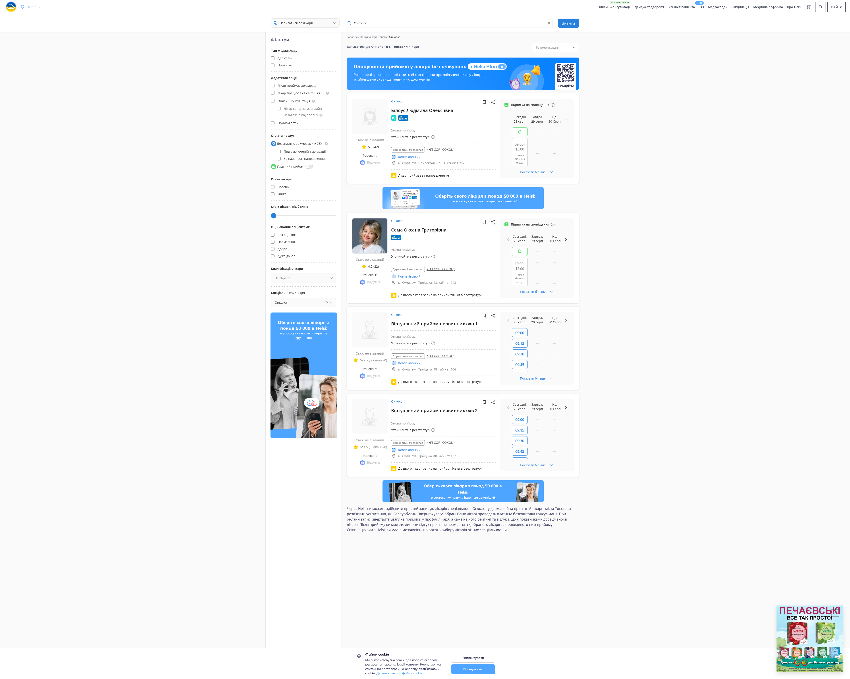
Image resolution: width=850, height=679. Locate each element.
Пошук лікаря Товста (373, 37)
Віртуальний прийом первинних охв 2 (434, 410)
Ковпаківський (409, 157)
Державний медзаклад (408, 150)
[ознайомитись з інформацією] (520, 131)
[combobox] (449, 23)
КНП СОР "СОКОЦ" (441, 149)
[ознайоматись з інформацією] (552, 105)
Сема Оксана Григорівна (418, 230)
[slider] (273, 215)
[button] (327, 93)
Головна (352, 37)
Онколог (397, 101)
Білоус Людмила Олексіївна (422, 110)
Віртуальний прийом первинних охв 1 (434, 324)
